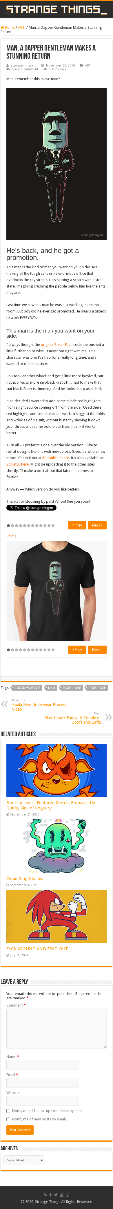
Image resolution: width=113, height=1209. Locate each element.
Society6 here (17, 464)
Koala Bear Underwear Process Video (39, 705)
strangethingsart (23, 65)
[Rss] (45, 1194)
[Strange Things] (56, 9)
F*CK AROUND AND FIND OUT (37, 948)
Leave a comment (25, 69)
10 (44, 525)
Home (9, 27)
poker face (72, 688)
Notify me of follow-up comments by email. (48, 1111)
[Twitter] (55, 1194)
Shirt (10, 536)
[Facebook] (50, 1194)
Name (12, 1056)
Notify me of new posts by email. (39, 1119)
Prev (78, 525)
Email (12, 1075)
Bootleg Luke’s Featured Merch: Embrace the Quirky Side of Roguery (51, 805)
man (51, 688)
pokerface (97, 688)
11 (49, 525)
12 (53, 525)
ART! (21, 27)
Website (13, 1093)
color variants (27, 688)
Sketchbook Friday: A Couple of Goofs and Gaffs (73, 718)
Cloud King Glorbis (24, 878)
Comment (15, 1005)
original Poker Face (56, 344)
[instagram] (67, 1194)
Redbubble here (55, 458)
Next (96, 525)
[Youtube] (61, 1194)
